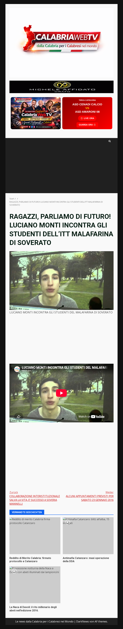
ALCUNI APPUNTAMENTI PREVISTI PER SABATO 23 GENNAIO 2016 (90, 496)
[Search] (110, 141)
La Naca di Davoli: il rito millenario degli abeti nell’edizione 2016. (34, 584)
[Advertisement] (61, 86)
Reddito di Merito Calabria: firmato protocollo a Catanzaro (34, 535)
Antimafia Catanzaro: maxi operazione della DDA (88, 535)
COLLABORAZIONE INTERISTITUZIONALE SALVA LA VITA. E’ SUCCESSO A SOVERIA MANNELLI (34, 498)
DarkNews (82, 621)
